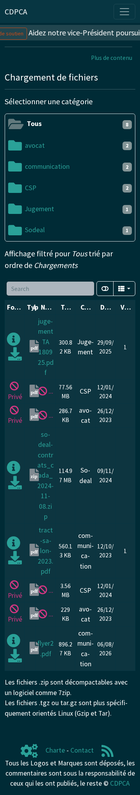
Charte (55, 750)
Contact (82, 750)
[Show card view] (105, 288)
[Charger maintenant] (15, 356)
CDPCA (120, 783)
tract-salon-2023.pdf (45, 551)
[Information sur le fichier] (13, 342)
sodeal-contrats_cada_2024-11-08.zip (45, 475)
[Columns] (124, 288)
